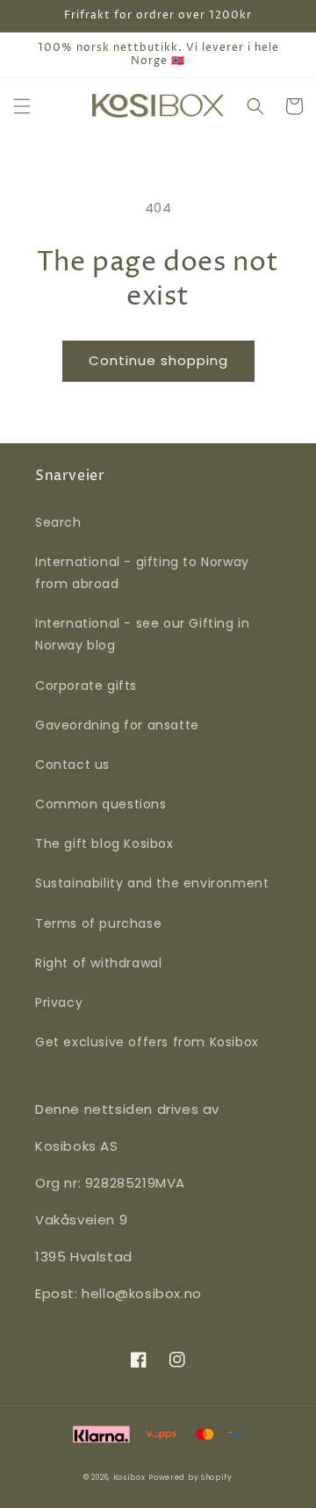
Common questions (101, 804)
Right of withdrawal (98, 963)
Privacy (59, 1002)
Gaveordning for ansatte (117, 725)
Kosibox (129, 1477)
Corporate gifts (86, 685)
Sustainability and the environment (152, 883)
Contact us (72, 764)
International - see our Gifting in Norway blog (142, 634)
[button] (22, 106)
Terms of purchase (98, 923)
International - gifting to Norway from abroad (142, 572)
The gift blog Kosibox (104, 843)
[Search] (255, 106)
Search (58, 522)
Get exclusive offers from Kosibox (147, 1042)
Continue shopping (158, 360)
